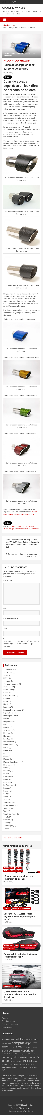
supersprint (6, 1067)
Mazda (5, 748)
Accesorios (7, 669)
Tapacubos (7, 808)
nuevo (4, 1064)
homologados (10, 1057)
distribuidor (20, 1047)
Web (5, 629)
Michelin (19, 1061)
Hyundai (6, 727)
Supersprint (7, 802)
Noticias (6, 771)
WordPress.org (7, 1027)
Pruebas (6, 788)
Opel (5, 774)
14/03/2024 (7, 960)
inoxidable (23, 1057)
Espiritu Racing (8, 713)
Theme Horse (24, 1108)
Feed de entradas (8, 1021)
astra (13, 1039)
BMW (5, 678)
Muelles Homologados (11, 762)
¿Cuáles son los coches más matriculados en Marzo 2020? (21, 555)
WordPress (28, 1111)
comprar (18, 1043)
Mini (4, 753)
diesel (13, 1047)
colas (19, 526)
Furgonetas (7, 722)
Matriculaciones (9, 745)
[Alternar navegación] (5, 19)
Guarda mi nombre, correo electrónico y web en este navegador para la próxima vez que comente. (21, 643)
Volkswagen (8, 826)
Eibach (5, 704)
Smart (5, 800)
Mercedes (7, 750)
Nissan (6, 768)
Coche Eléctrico (9, 696)
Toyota (6, 817)
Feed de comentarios (10, 1024)
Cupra (5, 698)
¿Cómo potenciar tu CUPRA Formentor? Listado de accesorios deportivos (19, 994)
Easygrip (35, 1047)
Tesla (5, 811)
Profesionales (8, 785)
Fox (12, 1054)
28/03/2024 (7, 882)
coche (4, 1043)
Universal (6, 820)
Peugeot (6, 779)
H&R (15, 1054)
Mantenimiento (9, 742)
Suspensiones (8, 805)
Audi (5, 675)
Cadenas (6, 681)
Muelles (6, 759)
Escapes (7, 61)
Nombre (7, 608)
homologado (30, 1054)
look (28, 529)
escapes (16, 1051)
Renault (6, 791)
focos (4, 1054)
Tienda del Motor (9, 814)
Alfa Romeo (7, 672)
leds (7, 1061)
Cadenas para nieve (10, 684)
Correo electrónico (11, 618)
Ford (5, 719)
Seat (5, 794)
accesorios (6, 1039)
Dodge (5, 701)
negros (35, 1061)
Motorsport (35, 529)
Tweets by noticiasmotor (12, 838)
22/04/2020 (7, 73)
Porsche (6, 782)
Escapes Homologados (21, 61)
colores (24, 526)
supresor (15, 1067)
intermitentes (31, 1057)
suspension (24, 1067)
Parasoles (7, 776)
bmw (22, 1039)
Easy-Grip (29, 1047)
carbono (14, 526)
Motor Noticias (13, 8)
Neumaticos (8, 765)
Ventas (6, 823)
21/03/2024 (7, 922)
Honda (5, 724)
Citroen (6, 693)
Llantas (6, 736)
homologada (21, 1054)
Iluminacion (7, 730)
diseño (5, 529)
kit (3, 1061)
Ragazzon (25, 1064)
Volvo (5, 828)
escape (11, 529)
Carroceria (7, 687)
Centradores (8, 690)
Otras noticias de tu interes (17, 845)
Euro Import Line (9, 716)
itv (37, 1057)
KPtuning (6, 733)
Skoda (5, 797)
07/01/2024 (7, 1000)
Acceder (5, 1018)
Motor (5, 756)
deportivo (31, 526)
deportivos (6, 1047)
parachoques (17, 1064)
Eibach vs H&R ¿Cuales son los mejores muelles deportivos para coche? (19, 916)
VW (3, 1070)
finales (17, 529)
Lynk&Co (6, 739)
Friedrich (23, 529)
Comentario (8, 580)
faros (33, 1051)
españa (25, 1050)
